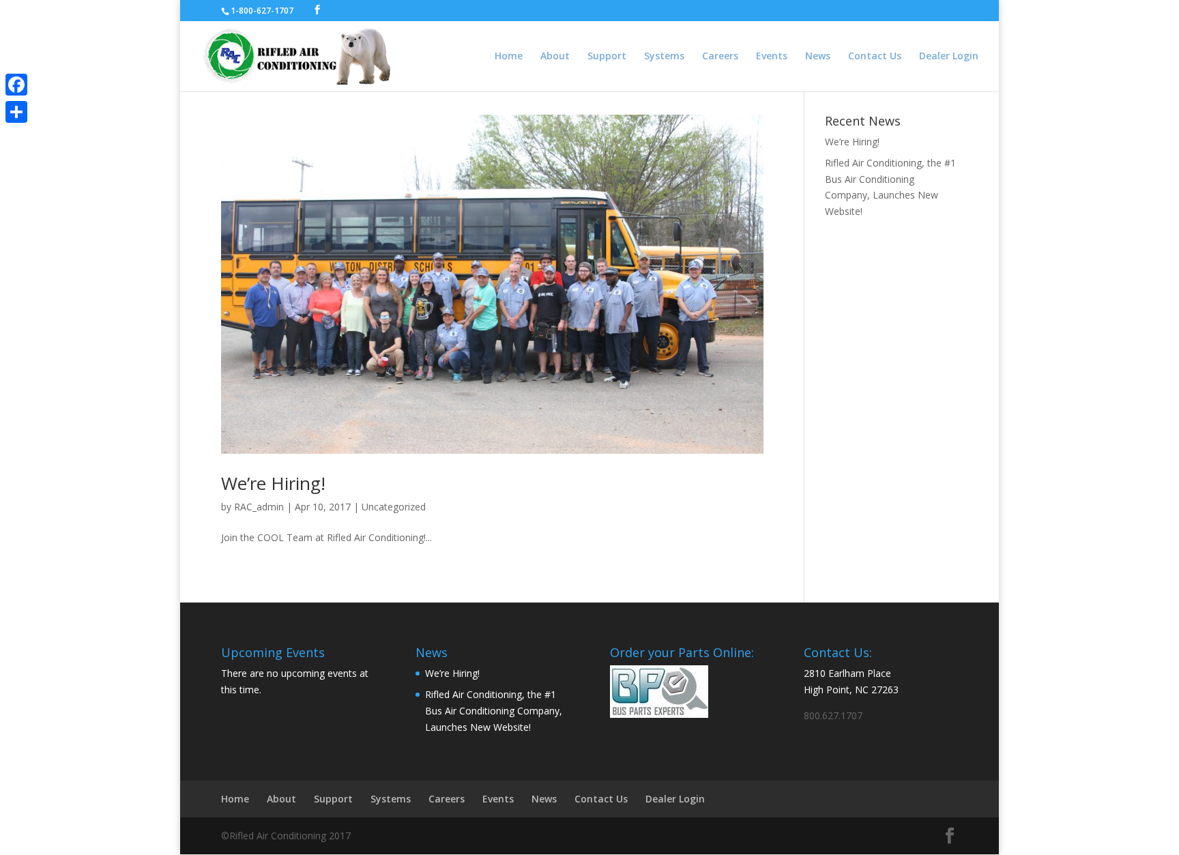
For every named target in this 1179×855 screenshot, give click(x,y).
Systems (664, 56)
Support (606, 56)
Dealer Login (948, 56)
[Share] (16, 112)
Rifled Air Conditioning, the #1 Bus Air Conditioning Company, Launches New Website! (493, 711)
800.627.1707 (833, 715)
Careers (720, 56)
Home (509, 56)
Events (771, 56)
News (817, 56)
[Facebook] (16, 84)
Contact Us (874, 56)
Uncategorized (394, 506)
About (555, 56)
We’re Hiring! (273, 483)
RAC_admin (259, 506)
